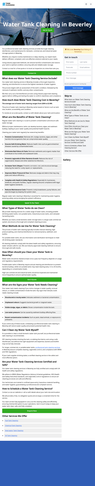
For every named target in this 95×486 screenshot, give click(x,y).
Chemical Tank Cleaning (13, 426)
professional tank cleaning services (47, 347)
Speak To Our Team (32, 203)
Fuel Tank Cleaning (11, 421)
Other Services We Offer (73, 151)
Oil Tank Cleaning (11, 436)
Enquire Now (32, 411)
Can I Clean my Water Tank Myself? (77, 137)
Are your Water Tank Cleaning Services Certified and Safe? (75, 141)
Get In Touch (47, 30)
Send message (78, 88)
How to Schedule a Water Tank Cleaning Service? (75, 147)
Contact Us (32, 73)
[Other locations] (86, 4)
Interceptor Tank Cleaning (14, 431)
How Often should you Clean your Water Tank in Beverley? (76, 127)
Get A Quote (31, 280)
